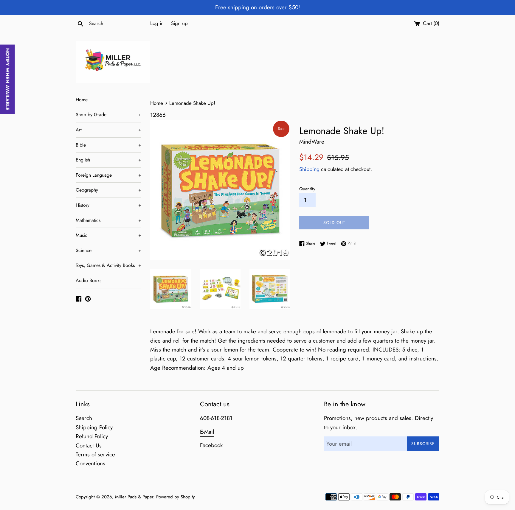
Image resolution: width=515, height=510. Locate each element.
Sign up (179, 23)
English (108, 159)
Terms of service (95, 454)
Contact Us (89, 445)
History (108, 205)
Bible (108, 145)
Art (108, 129)
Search (84, 418)
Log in (157, 23)
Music (108, 235)
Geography (108, 189)
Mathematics (108, 220)
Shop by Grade (108, 114)
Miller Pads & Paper (134, 497)
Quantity (307, 189)
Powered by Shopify (175, 497)
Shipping (309, 169)
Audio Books (88, 280)
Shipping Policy (94, 427)
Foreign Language (108, 175)
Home (82, 99)
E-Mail (207, 432)
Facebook (211, 445)
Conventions (90, 463)
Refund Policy (92, 436)
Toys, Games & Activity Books (108, 265)
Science (108, 250)
